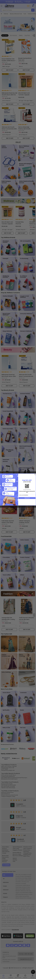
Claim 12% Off (27, 498)
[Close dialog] (35, 474)
